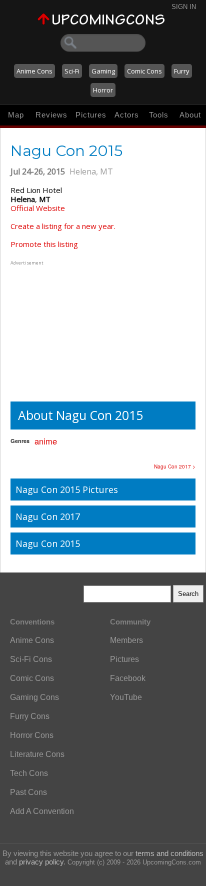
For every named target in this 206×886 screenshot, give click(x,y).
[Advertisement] (73, 330)
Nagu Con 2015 (48, 544)
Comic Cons (144, 71)
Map (16, 114)
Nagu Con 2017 (48, 516)
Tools (158, 114)
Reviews (52, 114)
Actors (126, 114)
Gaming (103, 71)
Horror (103, 90)
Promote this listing (44, 244)
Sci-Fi (72, 71)
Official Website (37, 208)
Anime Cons (34, 71)
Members (126, 640)
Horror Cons (32, 735)
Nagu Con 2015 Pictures (67, 490)
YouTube (126, 697)
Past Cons (28, 792)
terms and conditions (170, 853)
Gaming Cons (34, 697)
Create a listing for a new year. (63, 226)
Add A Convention (42, 811)
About (190, 114)
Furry (182, 71)
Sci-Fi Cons (31, 659)
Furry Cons (30, 716)
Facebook (128, 678)
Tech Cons (29, 773)
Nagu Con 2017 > (175, 466)
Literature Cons (37, 754)
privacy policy (41, 862)
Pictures (91, 114)
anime (45, 441)
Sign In (184, 6)
